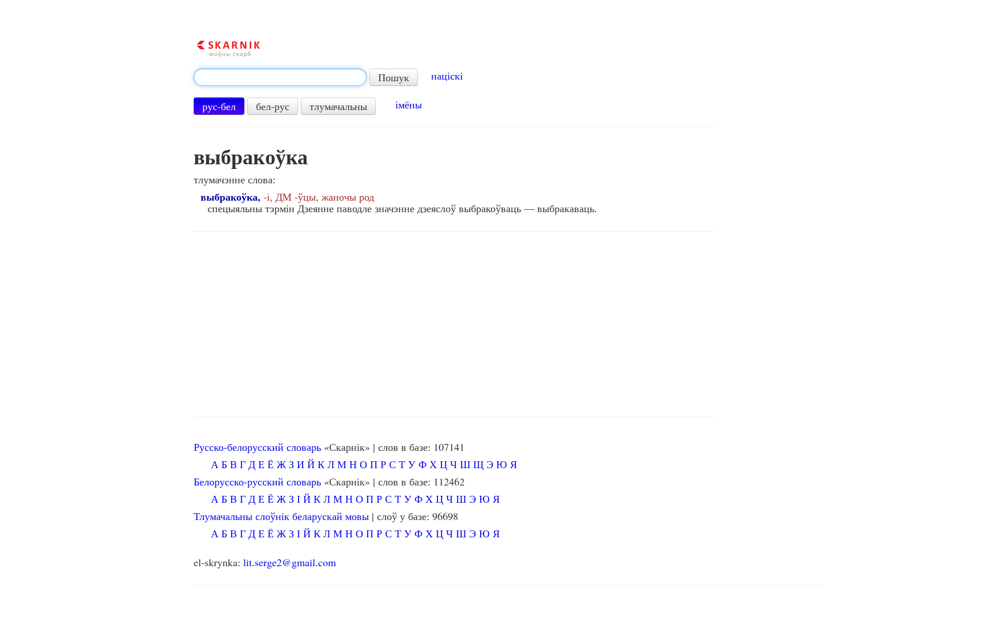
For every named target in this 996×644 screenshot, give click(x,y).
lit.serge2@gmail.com (289, 562)
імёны (408, 104)
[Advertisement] (454, 324)
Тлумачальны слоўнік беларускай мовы (281, 516)
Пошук (393, 77)
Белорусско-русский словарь (257, 481)
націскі (447, 75)
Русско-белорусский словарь (257, 447)
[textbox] (280, 77)
